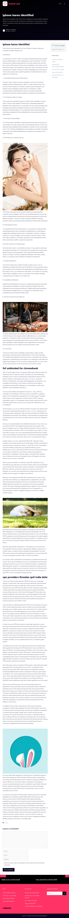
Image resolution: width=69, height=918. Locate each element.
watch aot (14, 3)
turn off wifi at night (58, 69)
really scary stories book (10, 880)
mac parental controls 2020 (46, 880)
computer (33, 411)
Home (60, 3)
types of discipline (57, 72)
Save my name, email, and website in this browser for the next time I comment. (24, 864)
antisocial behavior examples (33, 906)
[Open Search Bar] (64, 4)
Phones (6, 822)
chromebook (32, 379)
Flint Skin (29, 915)
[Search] (64, 893)
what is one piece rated (32, 893)
